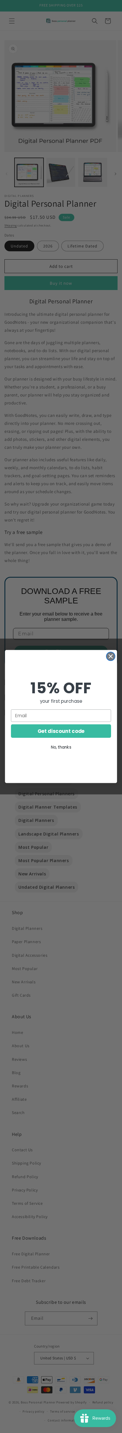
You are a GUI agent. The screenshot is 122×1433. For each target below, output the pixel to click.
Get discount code (61, 731)
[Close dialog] (110, 656)
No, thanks (61, 747)
